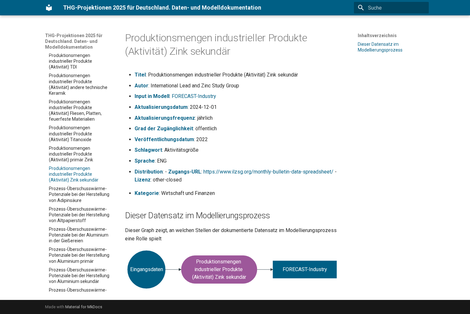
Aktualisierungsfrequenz (165, 118)
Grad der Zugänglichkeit (164, 128)
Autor (141, 86)
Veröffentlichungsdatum (164, 139)
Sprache (145, 161)
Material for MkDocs (83, 306)
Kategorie (147, 193)
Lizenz (143, 180)
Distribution (149, 172)
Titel (140, 75)
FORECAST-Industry (194, 96)
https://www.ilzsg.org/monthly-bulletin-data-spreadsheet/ (268, 172)
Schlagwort (148, 150)
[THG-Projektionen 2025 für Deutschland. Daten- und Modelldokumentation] (49, 7)
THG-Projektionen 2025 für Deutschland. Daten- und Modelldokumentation (74, 41)
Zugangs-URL (184, 172)
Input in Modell (152, 96)
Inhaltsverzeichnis (377, 35)
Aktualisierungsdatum (161, 107)
